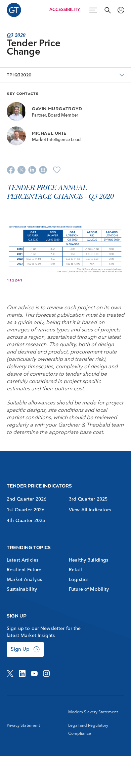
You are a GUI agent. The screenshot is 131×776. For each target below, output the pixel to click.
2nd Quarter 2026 (26, 499)
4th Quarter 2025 (26, 520)
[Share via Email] (43, 170)
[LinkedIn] (22, 673)
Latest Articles (22, 560)
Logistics (78, 579)
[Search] (107, 10)
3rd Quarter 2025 (88, 499)
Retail (75, 570)
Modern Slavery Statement (93, 712)
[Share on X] (21, 170)
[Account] (121, 10)
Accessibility (64, 10)
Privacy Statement (23, 726)
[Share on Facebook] (11, 170)
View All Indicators (90, 510)
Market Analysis (24, 579)
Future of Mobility (89, 589)
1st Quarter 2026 (25, 510)
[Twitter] (10, 673)
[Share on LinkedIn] (32, 170)
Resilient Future (24, 570)
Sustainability (22, 589)
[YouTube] (34, 673)
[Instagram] (46, 673)
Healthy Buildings (88, 560)
